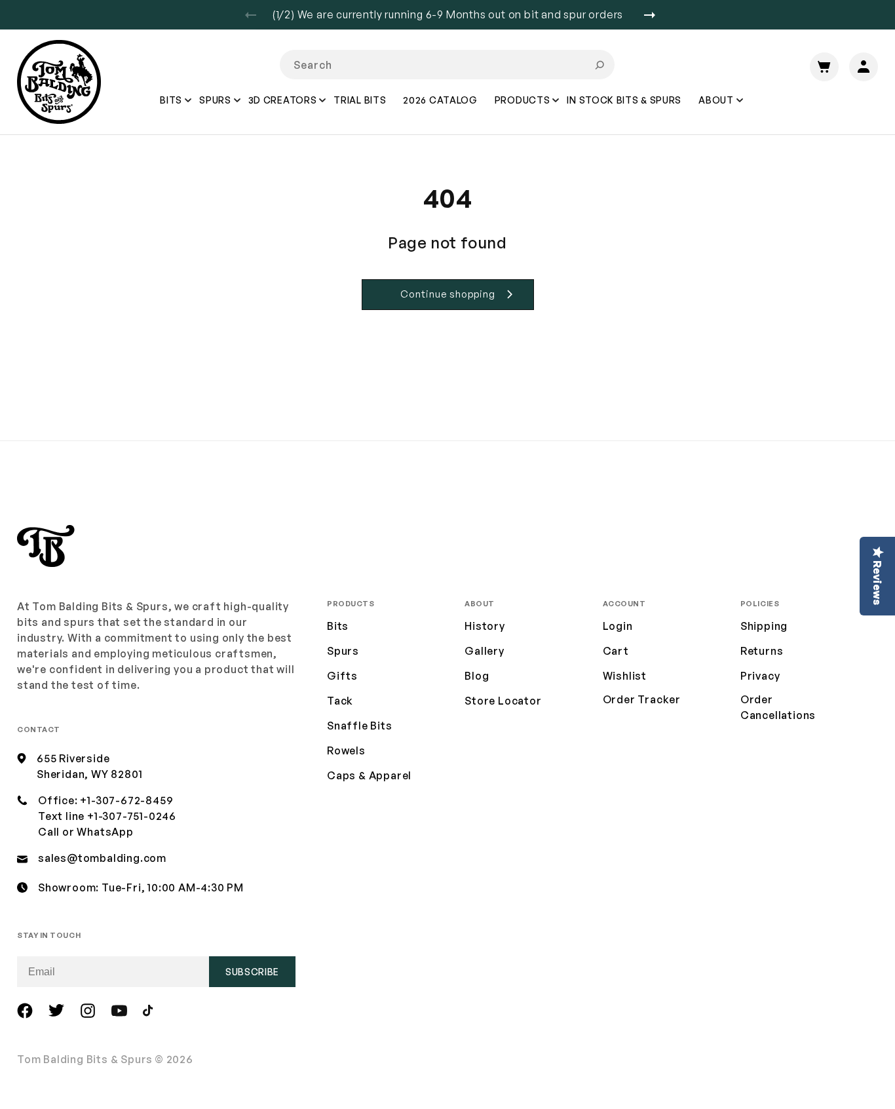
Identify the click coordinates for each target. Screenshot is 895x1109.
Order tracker (642, 700)
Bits (338, 625)
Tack (340, 700)
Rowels (346, 750)
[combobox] (447, 64)
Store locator (503, 700)
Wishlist (625, 675)
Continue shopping (447, 294)
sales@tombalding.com (102, 858)
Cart (616, 650)
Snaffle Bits (359, 725)
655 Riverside (73, 758)
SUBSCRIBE (252, 971)
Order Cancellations (778, 707)
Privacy (760, 675)
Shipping (764, 625)
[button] (171, 109)
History (485, 625)
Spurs (343, 650)
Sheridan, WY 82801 (89, 774)
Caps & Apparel (369, 775)
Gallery (485, 650)
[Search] (599, 64)
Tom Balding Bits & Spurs (85, 1059)
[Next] (654, 15)
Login (618, 625)
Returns (762, 650)
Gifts (342, 675)
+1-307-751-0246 (131, 816)
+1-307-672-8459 (126, 800)
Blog (477, 675)
